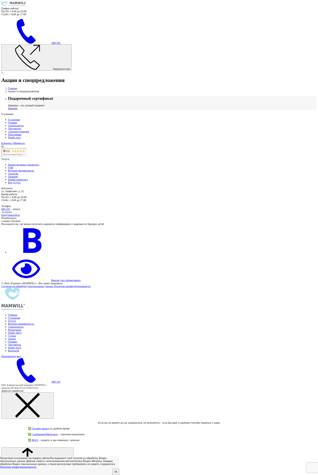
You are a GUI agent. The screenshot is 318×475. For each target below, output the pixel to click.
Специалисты (16, 125)
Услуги (12, 320)
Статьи (12, 335)
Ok (115, 472)
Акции (12, 338)
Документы (14, 128)
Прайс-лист (14, 137)
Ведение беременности (21, 170)
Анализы (13, 173)
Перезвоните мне (11, 356)
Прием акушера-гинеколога (23, 164)
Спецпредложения (18, 131)
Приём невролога (18, 179)
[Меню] (2, 73)
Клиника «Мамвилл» (13, 143)
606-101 (5, 209)
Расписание (14, 329)
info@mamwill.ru (10, 215)
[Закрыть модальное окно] (27, 405)
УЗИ (10, 167)
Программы (14, 134)
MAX (35, 440)
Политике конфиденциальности (18, 467)
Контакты (13, 350)
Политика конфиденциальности (72, 286)
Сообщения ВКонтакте (45, 434)
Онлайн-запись (40, 428)
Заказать (12, 108)
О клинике (14, 119)
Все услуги (14, 182)
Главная (12, 315)
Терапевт (13, 176)
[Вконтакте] (33, 252)
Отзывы (12, 122)
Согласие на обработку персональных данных (27, 286)
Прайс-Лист (15, 332)
